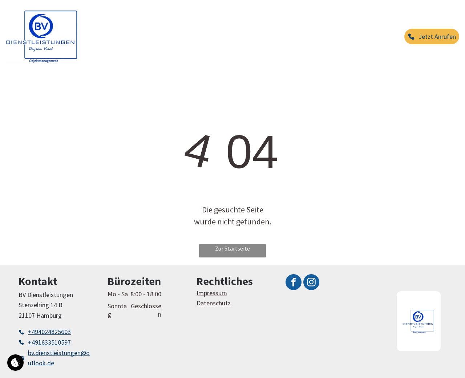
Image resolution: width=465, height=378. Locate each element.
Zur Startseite (232, 248)
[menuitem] (102, 23)
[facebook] (294, 283)
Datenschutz (214, 303)
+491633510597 (49, 342)
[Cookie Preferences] (15, 362)
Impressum (212, 293)
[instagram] (311, 283)
